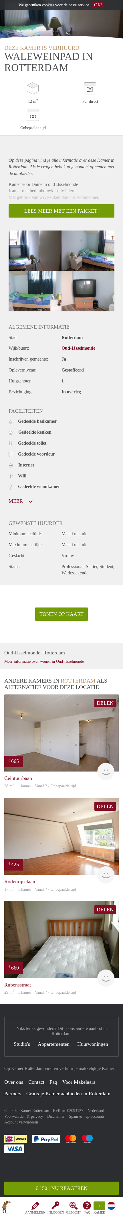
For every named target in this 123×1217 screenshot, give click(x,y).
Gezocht (73, 1212)
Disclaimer (56, 1116)
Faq (53, 1082)
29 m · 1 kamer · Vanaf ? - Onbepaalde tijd (40, 992)
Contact (36, 1082)
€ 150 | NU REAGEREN (61, 1188)
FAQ (87, 1212)
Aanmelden (35, 1212)
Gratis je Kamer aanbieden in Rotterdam (68, 1093)
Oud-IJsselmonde (78, 348)
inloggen (55, 1212)
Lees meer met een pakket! (61, 211)
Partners (12, 1093)
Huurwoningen (92, 1044)
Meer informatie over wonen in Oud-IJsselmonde (44, 661)
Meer (16, 501)
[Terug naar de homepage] (6, 1208)
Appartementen (54, 1044)
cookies (48, 5)
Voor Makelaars (78, 1082)
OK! (98, 4)
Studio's (22, 1044)
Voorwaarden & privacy (23, 1116)
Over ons (13, 1082)
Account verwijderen (21, 1122)
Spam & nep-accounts (86, 1116)
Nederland (96, 1111)
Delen (105, 703)
